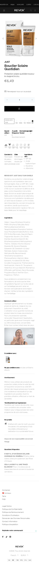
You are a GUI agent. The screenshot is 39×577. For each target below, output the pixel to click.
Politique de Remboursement (13, 512)
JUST (7, 62)
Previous (3, 38)
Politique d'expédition (10, 524)
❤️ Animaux (6, 493)
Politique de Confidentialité (12, 509)
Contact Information (9, 521)
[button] (15, 555)
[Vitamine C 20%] (7, 359)
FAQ (3, 499)
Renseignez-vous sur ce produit (19, 91)
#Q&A (12, 4)
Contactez (6, 490)
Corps (28, 4)
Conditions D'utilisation (10, 515)
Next (36, 38)
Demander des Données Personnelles (16, 518)
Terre (4, 496)
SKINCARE (20, 4)
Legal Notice (6, 506)
